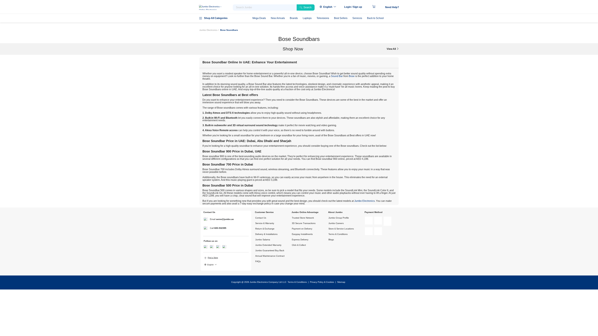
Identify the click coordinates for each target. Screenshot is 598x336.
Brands (294, 18)
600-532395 (220, 228)
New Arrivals (278, 18)
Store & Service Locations (341, 228)
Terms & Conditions (338, 234)
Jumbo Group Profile (338, 218)
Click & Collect (299, 245)
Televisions (323, 18)
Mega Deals (259, 18)
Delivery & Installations (266, 234)
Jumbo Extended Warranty (268, 245)
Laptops (307, 18)
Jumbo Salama (262, 239)
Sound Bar (337, 76)
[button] (354, 7)
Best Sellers (340, 18)
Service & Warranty (264, 223)
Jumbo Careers (336, 223)
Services (357, 18)
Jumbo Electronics (208, 30)
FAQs (258, 261)
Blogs (331, 239)
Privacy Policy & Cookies (322, 282)
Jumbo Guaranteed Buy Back (269, 250)
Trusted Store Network (303, 218)
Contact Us (260, 218)
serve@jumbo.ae (225, 219)
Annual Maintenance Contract (270, 256)
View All (391, 49)
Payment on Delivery (302, 228)
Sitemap (341, 282)
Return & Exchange (264, 228)
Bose (352, 76)
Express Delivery (300, 239)
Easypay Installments (302, 234)
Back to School (375, 18)
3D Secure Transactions (304, 223)
